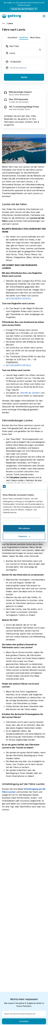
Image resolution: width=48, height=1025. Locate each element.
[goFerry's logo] (12, 16)
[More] (3, 23)
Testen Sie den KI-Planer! (22, 9)
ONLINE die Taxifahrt (30, 393)
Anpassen (22, 536)
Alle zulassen (24, 528)
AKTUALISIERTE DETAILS (18, 298)
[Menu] (44, 16)
